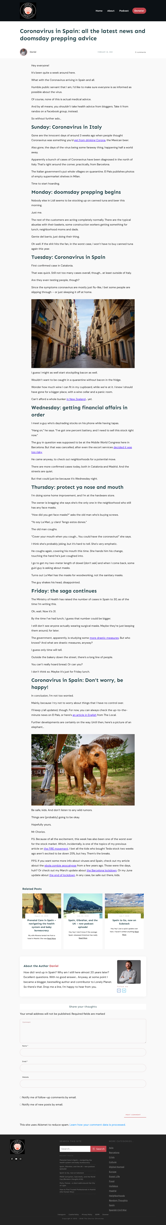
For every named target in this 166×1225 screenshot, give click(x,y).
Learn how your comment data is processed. (98, 1124)
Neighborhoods (117, 1195)
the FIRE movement (56, 848)
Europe (112, 1171)
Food (111, 1181)
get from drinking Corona (89, 140)
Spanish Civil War (118, 1210)
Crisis (111, 1157)
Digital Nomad (116, 1167)
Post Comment (133, 1115)
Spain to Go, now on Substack (72, 1173)
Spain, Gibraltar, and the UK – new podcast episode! (83, 923)
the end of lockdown (62, 875)
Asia (111, 1147)
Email (25, 1061)
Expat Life (114, 1176)
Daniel (53, 966)
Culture (112, 1162)
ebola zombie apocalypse (60, 865)
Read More (51, 938)
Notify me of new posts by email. (42, 1104)
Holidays (113, 1186)
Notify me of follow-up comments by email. (49, 1097)
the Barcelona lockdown (102, 870)
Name (25, 1046)
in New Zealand (76, 399)
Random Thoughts (118, 1200)
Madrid (112, 1190)
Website (25, 1077)
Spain (112, 1205)
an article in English (84, 715)
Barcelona (114, 1152)
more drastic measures (104, 638)
